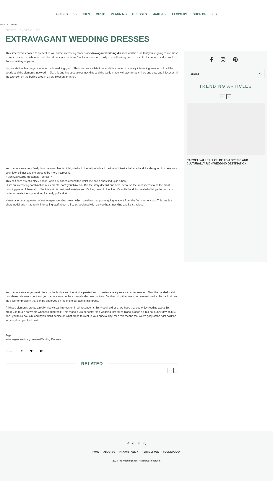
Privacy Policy (128, 452)
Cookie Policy (172, 452)
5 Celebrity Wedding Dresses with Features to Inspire (229, 201)
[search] (260, 73)
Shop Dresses (205, 14)
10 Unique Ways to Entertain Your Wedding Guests (231, 228)
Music (100, 14)
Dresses (139, 14)
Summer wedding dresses (144, 381)
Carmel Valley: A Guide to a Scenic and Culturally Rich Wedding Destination (217, 162)
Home (95, 452)
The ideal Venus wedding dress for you (33, 381)
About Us (109, 452)
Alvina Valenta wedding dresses (27, 404)
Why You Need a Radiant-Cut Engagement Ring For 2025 (231, 174)
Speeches (81, 14)
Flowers (179, 14)
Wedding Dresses (50, 339)
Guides (62, 14)
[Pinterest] (139, 443)
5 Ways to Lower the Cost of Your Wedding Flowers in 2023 (233, 255)
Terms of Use (150, 452)
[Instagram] (133, 443)
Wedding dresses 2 (87, 379)
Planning (119, 14)
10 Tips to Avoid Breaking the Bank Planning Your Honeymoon (231, 214)
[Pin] (41, 351)
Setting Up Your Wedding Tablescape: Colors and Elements (231, 241)
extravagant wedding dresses (23, 339)
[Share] (22, 351)
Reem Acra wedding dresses (87, 404)
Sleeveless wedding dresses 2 (147, 404)
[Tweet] (31, 351)
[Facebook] (128, 443)
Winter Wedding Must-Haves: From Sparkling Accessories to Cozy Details (228, 188)
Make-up (159, 14)
